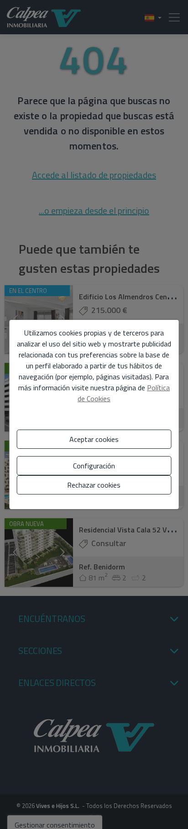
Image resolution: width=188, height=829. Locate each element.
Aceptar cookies (94, 439)
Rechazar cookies (93, 484)
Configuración (94, 465)
